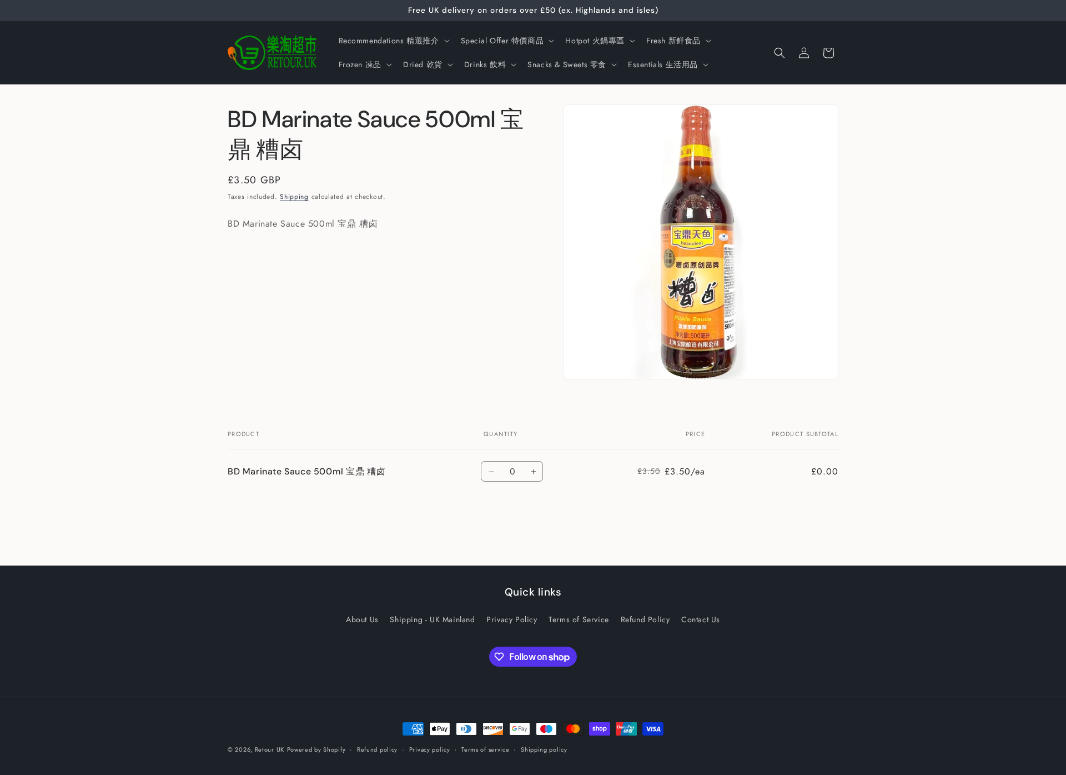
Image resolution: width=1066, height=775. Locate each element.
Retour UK (269, 749)
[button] (393, 40)
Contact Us (700, 619)
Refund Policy (645, 619)
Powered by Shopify (316, 749)
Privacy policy (429, 749)
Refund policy (377, 749)
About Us (362, 619)
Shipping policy (544, 749)
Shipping (294, 197)
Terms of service (485, 749)
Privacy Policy (511, 619)
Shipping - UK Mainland (432, 619)
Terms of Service (579, 619)
